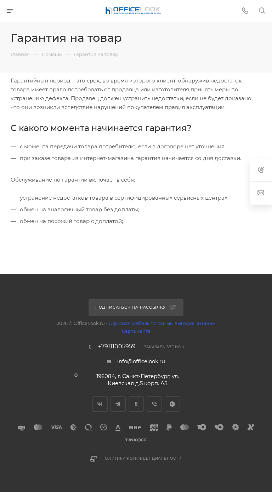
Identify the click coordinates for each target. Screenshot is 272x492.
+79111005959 (117, 346)
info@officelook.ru (141, 361)
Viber (154, 404)
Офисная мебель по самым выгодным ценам (162, 323)
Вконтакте (100, 404)
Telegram (118, 404)
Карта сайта (136, 331)
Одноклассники (136, 404)
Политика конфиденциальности (142, 458)
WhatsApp (172, 404)
